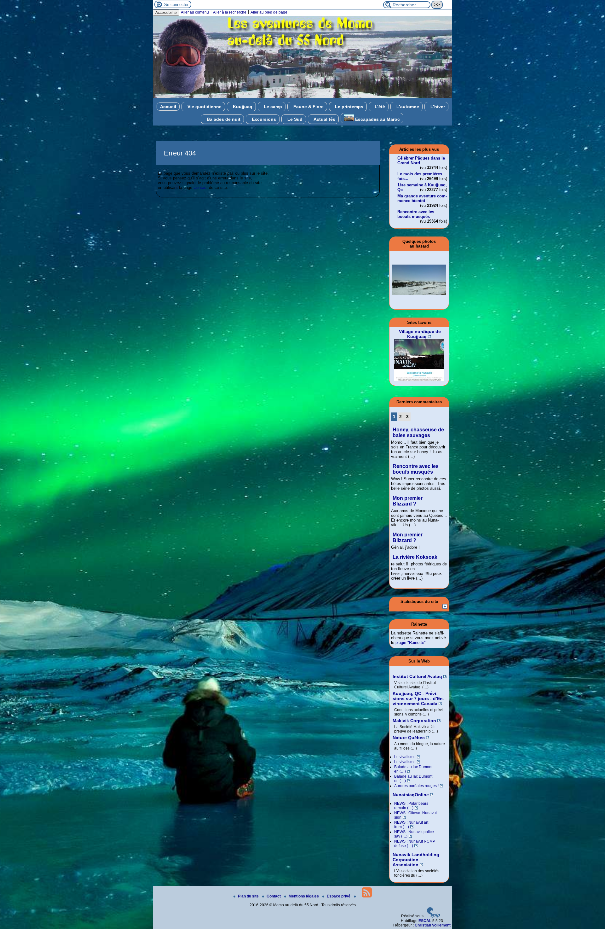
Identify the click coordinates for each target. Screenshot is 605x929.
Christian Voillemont (433, 925)
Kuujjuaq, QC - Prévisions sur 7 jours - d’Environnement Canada (418, 698)
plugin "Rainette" (410, 642)
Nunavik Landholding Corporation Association (416, 859)
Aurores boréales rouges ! (416, 786)
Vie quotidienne (204, 106)
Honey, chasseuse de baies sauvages (418, 432)
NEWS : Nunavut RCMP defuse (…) (414, 843)
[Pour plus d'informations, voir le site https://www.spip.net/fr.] (433, 916)
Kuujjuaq (242, 106)
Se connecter (176, 4)
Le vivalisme (405, 757)
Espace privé (339, 896)
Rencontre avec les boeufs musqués (415, 214)
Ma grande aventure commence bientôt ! (422, 198)
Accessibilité (166, 12)
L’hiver (437, 106)
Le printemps (348, 106)
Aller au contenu (195, 12)
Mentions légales (304, 896)
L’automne (407, 106)
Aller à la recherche (229, 12)
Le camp (272, 106)
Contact (200, 187)
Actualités (324, 119)
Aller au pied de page (269, 12)
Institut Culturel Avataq (417, 676)
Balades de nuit (222, 119)
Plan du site (249, 896)
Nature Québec (409, 737)
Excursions (263, 119)
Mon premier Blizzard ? (408, 500)
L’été (379, 106)
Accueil (168, 106)
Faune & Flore (308, 106)
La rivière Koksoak (415, 557)
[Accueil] (302, 96)
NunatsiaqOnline (411, 794)
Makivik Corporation (414, 720)
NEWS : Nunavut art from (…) (411, 824)
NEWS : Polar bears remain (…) (411, 805)
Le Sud (294, 119)
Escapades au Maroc (377, 119)
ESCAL (424, 921)
